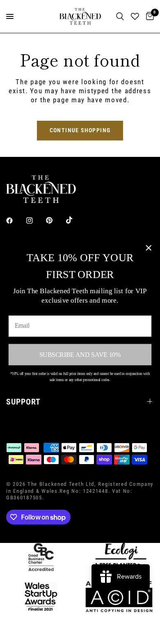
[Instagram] (35, 221)
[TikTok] (75, 220)
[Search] (120, 16)
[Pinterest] (55, 221)
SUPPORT (23, 402)
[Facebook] (15, 221)
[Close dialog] (148, 248)
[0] (148, 16)
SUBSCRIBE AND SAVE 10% (80, 354)
